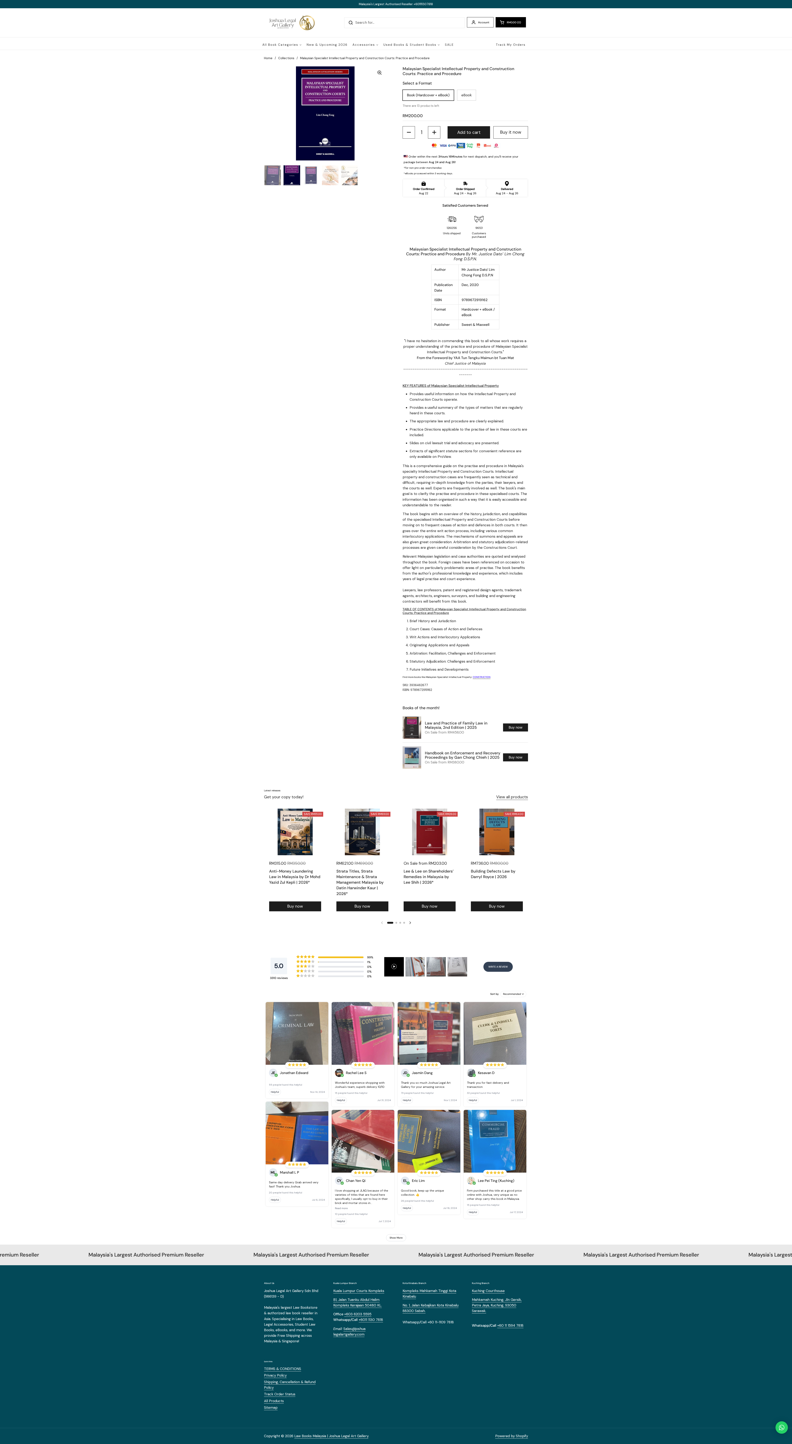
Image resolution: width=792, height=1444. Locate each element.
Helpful (275, 1092)
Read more (341, 1208)
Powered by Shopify (511, 1436)
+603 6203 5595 (357, 1314)
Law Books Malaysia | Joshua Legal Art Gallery (331, 1436)
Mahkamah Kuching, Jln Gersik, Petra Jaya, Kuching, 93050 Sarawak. (497, 1305)
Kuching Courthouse (488, 1291)
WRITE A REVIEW (498, 966)
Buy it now (510, 132)
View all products (512, 797)
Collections (286, 58)
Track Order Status (279, 1394)
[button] (511, 22)
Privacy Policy (275, 1375)
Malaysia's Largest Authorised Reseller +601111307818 (396, 4)
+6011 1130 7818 (371, 1319)
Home (268, 58)
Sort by (494, 994)
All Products (274, 1401)
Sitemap (271, 1407)
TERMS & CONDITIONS (282, 1368)
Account (483, 22)
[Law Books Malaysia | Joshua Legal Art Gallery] (291, 22)
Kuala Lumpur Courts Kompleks (358, 1291)
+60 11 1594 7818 (510, 1325)
